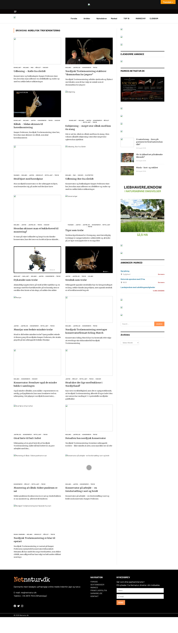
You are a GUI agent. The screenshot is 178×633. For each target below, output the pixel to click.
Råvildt (38, 67)
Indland (26, 67)
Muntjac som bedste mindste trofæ (33, 329)
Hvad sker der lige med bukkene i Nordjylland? (83, 384)
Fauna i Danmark (19, 534)
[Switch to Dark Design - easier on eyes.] (163, 18)
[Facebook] (15, 606)
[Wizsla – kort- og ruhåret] (127, 170)
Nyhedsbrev (102, 18)
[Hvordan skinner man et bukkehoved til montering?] (37, 208)
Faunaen (16, 175)
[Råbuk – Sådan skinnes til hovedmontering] (37, 104)
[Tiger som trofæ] (89, 208)
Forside (74, 18)
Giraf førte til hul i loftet (27, 438)
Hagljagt (25, 276)
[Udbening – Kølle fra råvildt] (37, 51)
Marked (114, 18)
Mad (32, 67)
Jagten (33, 120)
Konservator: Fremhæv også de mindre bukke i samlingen (35, 384)
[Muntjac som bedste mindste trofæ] (37, 309)
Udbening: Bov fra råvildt (79, 178)
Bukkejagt (17, 67)
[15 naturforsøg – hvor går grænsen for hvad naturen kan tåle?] (127, 142)
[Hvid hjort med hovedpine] (37, 158)
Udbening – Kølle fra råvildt (30, 71)
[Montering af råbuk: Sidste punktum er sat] (37, 467)
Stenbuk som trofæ (76, 280)
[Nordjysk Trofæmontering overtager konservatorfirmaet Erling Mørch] (89, 309)
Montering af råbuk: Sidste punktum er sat (36, 489)
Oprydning (125, 271)
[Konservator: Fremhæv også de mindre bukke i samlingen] (37, 362)
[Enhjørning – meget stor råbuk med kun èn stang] (89, 104)
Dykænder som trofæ (26, 280)
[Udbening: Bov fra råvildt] (89, 158)
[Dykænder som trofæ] (37, 259)
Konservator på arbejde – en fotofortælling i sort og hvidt (81, 489)
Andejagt (17, 276)
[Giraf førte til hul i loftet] (37, 418)
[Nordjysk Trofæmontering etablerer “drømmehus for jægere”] (89, 51)
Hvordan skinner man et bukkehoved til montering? (36, 230)
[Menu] (15, 11)
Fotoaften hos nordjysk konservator (85, 438)
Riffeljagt (87, 122)
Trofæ (95, 67)
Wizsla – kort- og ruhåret (147, 168)
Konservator (86, 67)
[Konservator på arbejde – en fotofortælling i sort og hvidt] (89, 467)
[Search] (163, 11)
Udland (90, 276)
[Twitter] (18, 606)
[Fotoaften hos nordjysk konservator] (89, 418)
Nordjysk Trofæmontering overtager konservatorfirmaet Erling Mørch (86, 331)
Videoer (45, 67)
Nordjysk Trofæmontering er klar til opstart (34, 540)
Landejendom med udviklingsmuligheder (138, 287)
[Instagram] (22, 606)
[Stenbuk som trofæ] (89, 259)
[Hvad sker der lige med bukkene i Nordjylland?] (89, 362)
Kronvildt (39, 175)
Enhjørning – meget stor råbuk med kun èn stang (88, 128)
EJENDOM (154, 18)
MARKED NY (141, 18)
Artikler (87, 18)
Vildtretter (89, 175)
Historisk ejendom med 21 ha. (133, 279)
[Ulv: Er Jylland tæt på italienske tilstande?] (127, 157)
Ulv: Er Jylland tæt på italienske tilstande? (149, 155)
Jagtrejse (76, 67)
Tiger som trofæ (74, 230)
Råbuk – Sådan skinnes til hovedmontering (28, 126)
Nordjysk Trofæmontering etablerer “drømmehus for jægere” (85, 73)
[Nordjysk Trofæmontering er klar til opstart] (37, 517)
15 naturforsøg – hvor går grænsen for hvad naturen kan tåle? (149, 142)
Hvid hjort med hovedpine (28, 178)
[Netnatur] (26, 18)
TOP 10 (126, 18)
